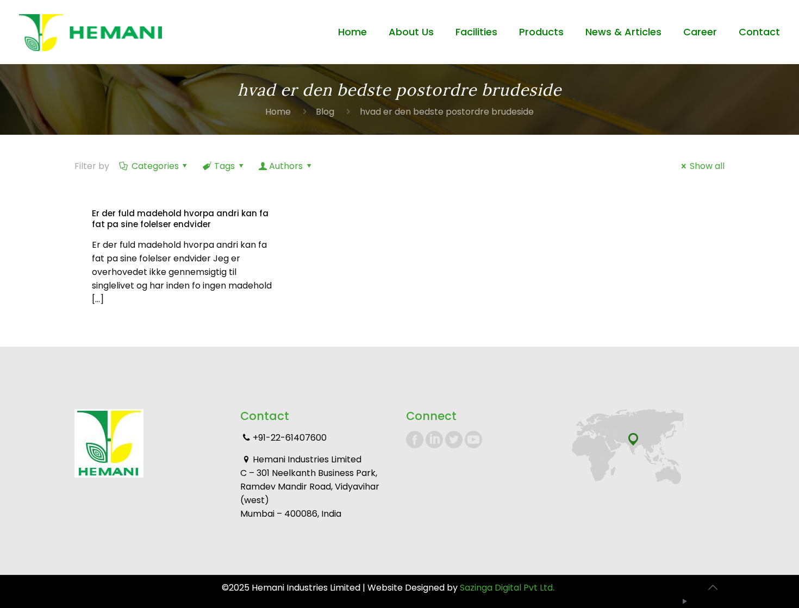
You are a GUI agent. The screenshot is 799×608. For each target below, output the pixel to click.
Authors (286, 166)
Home (278, 111)
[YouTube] (685, 601)
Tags (224, 166)
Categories (155, 166)
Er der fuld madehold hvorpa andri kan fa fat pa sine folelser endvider (180, 219)
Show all (707, 166)
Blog (325, 111)
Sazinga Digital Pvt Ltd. (507, 587)
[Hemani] (90, 32)
